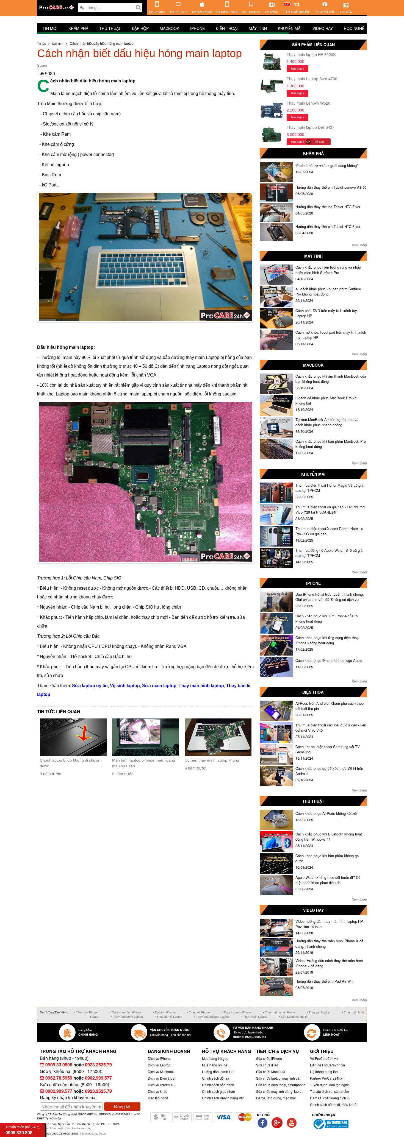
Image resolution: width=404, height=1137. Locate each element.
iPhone (197, 28)
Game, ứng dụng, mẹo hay (276, 1098)
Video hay (322, 28)
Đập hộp (140, 28)
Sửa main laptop (159, 685)
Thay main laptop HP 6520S (311, 54)
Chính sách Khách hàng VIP (223, 1098)
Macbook (169, 28)
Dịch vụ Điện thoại (161, 1078)
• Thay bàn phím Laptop (127, 1016)
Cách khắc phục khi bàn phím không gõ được (327, 858)
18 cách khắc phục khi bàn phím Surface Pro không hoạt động (328, 291)
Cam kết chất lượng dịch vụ (330, 1098)
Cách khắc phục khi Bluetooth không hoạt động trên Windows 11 (328, 836)
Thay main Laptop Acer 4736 (312, 78)
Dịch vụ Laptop (159, 1065)
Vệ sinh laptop (125, 685)
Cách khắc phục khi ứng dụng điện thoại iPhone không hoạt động (327, 640)
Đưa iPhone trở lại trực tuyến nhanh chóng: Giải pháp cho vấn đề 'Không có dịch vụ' (329, 597)
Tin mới (50, 28)
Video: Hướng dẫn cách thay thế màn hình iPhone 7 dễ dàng (329, 963)
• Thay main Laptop (254, 1016)
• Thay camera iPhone (236, 1012)
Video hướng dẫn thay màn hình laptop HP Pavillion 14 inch (329, 924)
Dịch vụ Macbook (161, 1071)
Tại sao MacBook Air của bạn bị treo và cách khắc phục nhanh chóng (326, 422)
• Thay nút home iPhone (279, 1012)
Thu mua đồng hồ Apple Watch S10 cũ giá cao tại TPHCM (329, 553)
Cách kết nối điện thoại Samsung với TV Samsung (327, 749)
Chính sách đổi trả (215, 1078)
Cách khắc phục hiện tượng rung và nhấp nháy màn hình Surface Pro (328, 269)
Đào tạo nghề (158, 1098)
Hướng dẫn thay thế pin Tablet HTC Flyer (327, 226)
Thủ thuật (110, 28)
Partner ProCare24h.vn (327, 1078)
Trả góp (319, 142)
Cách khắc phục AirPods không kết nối (326, 813)
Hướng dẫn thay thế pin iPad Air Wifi (324, 981)
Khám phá (78, 28)
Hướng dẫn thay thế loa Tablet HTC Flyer (327, 206)
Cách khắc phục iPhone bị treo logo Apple (328, 660)
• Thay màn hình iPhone (125, 1012)
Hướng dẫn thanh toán (219, 1071)
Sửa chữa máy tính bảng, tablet (279, 1091)
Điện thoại (227, 28)
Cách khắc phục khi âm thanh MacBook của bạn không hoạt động (330, 379)
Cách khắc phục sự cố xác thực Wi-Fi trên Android (329, 771)
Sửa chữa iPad (267, 1065)
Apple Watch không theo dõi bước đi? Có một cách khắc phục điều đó (327, 880)
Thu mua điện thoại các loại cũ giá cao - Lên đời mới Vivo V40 (330, 727)
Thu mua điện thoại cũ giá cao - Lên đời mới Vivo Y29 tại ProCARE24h (330, 509)
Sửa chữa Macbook (270, 1071)
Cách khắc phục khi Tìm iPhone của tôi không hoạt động (326, 618)
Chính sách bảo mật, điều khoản (334, 1104)
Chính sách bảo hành (218, 1084)
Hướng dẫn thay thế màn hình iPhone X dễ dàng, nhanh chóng (329, 943)
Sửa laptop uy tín (90, 685)
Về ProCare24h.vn (324, 1058)
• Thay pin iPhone (86, 1012)
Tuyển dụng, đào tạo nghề (329, 1084)
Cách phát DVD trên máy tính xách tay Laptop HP (326, 313)
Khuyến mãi (289, 28)
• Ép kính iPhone (164, 1012)
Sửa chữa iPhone (269, 1058)
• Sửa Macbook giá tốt (293, 1016)
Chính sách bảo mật (50, 1128)
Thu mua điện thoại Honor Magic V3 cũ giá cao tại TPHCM (329, 488)
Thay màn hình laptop (201, 685)
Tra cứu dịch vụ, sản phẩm (329, 1091)
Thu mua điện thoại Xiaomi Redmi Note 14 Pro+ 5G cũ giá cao (329, 531)
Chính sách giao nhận (218, 1091)
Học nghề (354, 28)
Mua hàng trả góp (215, 1058)
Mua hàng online (214, 1065)
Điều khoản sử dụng (78, 1128)
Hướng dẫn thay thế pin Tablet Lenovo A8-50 (330, 187)
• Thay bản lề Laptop (168, 1016)
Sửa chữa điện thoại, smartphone (281, 1084)
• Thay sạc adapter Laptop (211, 1016)
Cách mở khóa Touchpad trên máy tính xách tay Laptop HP (330, 335)
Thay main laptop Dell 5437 (310, 127)
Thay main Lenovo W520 (308, 103)
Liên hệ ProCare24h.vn (327, 1065)
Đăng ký (122, 1106)
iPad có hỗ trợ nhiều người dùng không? (327, 165)
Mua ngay (297, 69)
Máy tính (258, 28)
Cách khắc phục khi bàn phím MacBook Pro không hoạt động (330, 444)
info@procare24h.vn (93, 1133)
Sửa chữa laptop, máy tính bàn (278, 1078)
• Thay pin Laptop (318, 1012)
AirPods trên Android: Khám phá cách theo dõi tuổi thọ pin (329, 706)
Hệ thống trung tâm (324, 1071)
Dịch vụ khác (157, 1091)
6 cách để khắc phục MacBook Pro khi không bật (326, 400)
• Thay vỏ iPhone (198, 1012)
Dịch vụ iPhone (159, 1058)
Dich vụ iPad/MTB (161, 1084)
